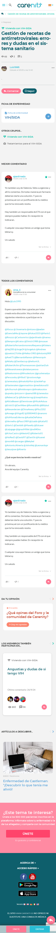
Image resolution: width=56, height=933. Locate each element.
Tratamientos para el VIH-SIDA (24, 143)
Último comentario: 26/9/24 (21, 689)
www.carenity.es (24, 913)
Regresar (7, 22)
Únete (28, 833)
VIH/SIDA (12, 117)
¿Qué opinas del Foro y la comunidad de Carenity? (28, 615)
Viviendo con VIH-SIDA (18, 28)
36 (24, 707)
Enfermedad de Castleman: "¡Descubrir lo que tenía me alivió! (25, 785)
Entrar (40, 929)
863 (14, 707)
